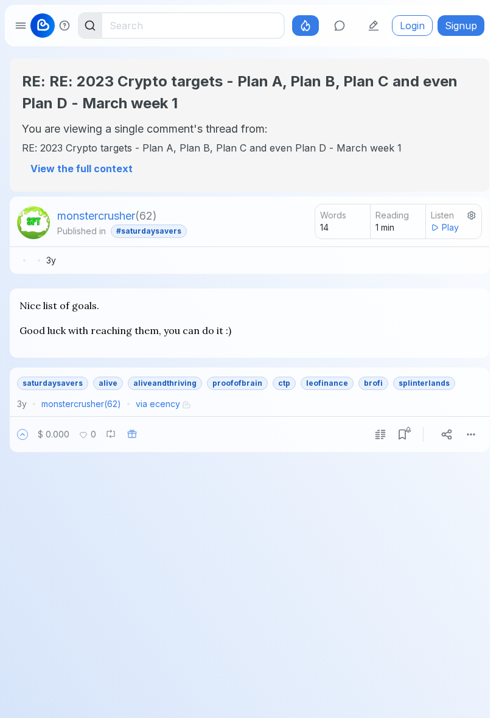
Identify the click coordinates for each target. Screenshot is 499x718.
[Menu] (471, 434)
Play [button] (450, 227)
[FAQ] (64, 25)
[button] (22, 434)
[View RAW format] (380, 434)
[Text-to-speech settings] (471, 215)
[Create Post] (373, 25)
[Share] (446, 434)
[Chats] (339, 25)
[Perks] (305, 25)
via (158, 404)
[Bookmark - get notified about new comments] (402, 434)
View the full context (81, 168)
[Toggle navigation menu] (21, 25)
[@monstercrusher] (33, 222)
